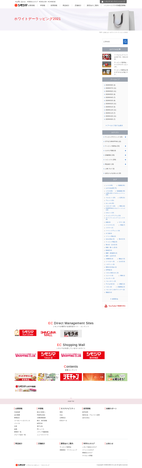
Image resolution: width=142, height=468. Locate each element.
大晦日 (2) (122, 284)
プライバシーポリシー (33, 465)
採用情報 (54, 5)
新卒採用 (85, 412)
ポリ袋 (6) (109, 233)
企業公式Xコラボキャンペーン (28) (115, 194)
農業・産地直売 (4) (111, 253)
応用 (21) (122, 197)
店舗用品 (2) (121, 287)
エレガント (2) (110, 278)
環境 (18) (122, 206)
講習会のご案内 (93, 5)
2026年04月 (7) (110, 97)
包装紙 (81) (121, 185)
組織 (15, 429)
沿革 (15, 426)
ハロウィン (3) (110, 264)
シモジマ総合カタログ (89, 447)
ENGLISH (43, 2)
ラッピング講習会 (65, 447)
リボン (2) (109, 287)
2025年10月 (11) (111, 116)
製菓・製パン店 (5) (111, 247)
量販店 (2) (109, 292)
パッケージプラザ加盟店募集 (115, 5)
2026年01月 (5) (110, 107)
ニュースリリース (42, 435)
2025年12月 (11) (111, 110)
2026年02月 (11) (111, 103)
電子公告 (40, 426)
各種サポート (111, 408)
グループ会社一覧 (20, 435)
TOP (100, 32)
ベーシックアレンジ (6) (113, 230)
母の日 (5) (122, 239)
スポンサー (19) (110, 206)
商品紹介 (66, 5)
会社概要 (17, 415)
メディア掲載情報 (42, 432)
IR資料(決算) (41, 415)
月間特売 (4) (109, 259)
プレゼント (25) (110, 197)
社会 (61, 415)
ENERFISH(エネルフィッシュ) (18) (115, 209)
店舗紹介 (78, 5)
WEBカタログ (33, 2)
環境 (61, 412)
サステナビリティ (68, 408)
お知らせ (106, 32)
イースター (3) (110, 261)
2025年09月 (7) (110, 119)
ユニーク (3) (109, 275)
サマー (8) (122, 222)
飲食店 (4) (109, 250)
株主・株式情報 (42, 420)
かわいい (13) (110, 212)
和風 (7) (122, 225)
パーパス (17, 423)
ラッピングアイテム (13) (113, 215)
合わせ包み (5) (110, 239)
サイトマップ (45, 465)
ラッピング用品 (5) (111, 242)
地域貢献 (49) (121, 191)
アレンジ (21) (110, 200)
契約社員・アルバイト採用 (91, 415)
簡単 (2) (122, 275)
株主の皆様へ (41, 412)
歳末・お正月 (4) (111, 256)
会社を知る (86, 418)
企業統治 (62, 418)
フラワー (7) (109, 228)
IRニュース (40, 429)
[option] (25, 333)
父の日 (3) (122, 261)
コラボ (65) (109, 191)
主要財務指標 (41, 418)
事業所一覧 (17, 432)
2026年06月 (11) (111, 91)
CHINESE (52, 2)
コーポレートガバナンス (22, 420)
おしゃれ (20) (110, 203)
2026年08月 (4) (110, 85)
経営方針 (40, 423)
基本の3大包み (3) (111, 267)
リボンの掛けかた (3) (112, 273)
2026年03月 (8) (110, 100)
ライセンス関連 (87, 455)
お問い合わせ (21, 2)
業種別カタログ (87, 453)
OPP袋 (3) (109, 270)
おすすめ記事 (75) (111, 188)
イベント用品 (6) (111, 236)
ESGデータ (63, 420)
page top (71, 401)
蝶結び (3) (122, 259)
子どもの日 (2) (110, 284)
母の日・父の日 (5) (111, 244)
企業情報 (31, 5)
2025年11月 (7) (110, 113)
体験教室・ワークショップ (68, 450)
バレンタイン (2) (111, 281)
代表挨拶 (17, 412)
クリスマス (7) (110, 225)
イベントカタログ (88, 450)
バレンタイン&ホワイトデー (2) (115, 289)
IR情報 (42, 5)
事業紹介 (17, 418)
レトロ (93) (109, 185)
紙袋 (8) (108, 222)
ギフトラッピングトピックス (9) (115, 218)
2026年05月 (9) (110, 94)
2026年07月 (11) (111, 88)
